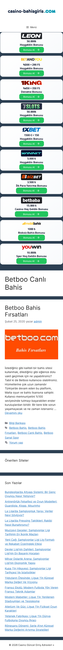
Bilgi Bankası (17, 423)
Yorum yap (16, 442)
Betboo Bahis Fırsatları (22, 311)
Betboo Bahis (17, 427)
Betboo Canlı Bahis (30, 432)
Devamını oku (13, 413)
